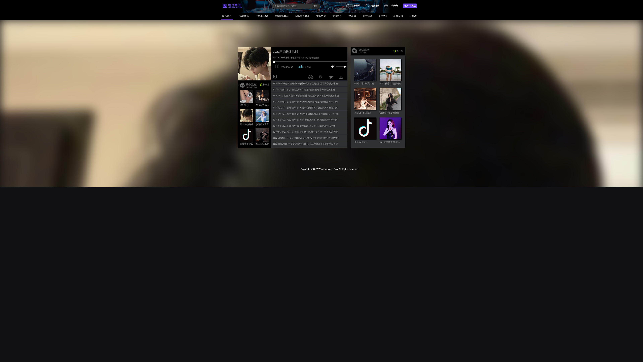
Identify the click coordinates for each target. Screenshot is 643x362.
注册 (354, 5)
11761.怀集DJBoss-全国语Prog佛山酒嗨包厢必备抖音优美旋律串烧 (305, 113)
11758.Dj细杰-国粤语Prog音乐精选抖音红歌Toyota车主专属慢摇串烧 (306, 95)
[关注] (311, 77)
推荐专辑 (398, 16)
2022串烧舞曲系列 (285, 51)
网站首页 (227, 16)
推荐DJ (383, 16)
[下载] (342, 77)
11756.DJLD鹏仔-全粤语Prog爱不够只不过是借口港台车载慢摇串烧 (305, 83)
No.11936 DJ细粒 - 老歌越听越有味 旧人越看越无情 (296, 57)
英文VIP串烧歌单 (362, 113)
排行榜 (413, 16)
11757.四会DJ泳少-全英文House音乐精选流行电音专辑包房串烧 (304, 89)
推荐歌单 (367, 16)
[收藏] (332, 77)
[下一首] (275, 77)
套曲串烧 (321, 16)
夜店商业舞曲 (282, 16)
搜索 (315, 6)
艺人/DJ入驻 (410, 6)
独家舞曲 (244, 16)
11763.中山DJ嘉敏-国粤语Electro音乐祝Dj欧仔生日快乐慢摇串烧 (304, 126)
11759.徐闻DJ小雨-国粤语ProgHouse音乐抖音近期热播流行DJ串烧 (305, 101)
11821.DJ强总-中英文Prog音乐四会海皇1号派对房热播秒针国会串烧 (305, 138)
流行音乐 (337, 16)
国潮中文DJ (262, 16)
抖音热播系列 (360, 142)
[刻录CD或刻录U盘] (322, 77)
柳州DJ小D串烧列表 (364, 83)
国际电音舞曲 (302, 16)
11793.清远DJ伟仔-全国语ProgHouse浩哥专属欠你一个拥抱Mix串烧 (305, 132)
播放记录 (375, 6)
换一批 (266, 84)
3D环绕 (352, 16)
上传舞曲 (394, 5)
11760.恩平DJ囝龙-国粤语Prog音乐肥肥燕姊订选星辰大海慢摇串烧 (305, 107)
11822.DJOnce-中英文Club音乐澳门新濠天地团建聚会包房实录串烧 (305, 144)
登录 (358, 5)
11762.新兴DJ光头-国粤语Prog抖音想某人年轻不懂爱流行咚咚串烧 (305, 119)
